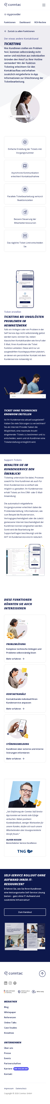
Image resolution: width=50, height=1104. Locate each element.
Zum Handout (25, 912)
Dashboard (25, 22)
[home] (25, 14)
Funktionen (10, 22)
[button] (43, 4)
